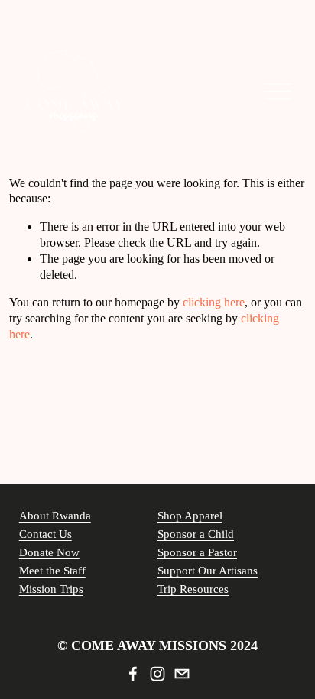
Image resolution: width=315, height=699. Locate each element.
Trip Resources (193, 589)
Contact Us (45, 534)
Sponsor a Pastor (197, 552)
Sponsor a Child (196, 534)
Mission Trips (51, 589)
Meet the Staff (52, 571)
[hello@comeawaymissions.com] (182, 673)
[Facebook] (133, 673)
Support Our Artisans (208, 571)
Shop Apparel (190, 516)
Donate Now (49, 552)
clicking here (214, 302)
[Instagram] (157, 673)
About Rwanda (55, 516)
